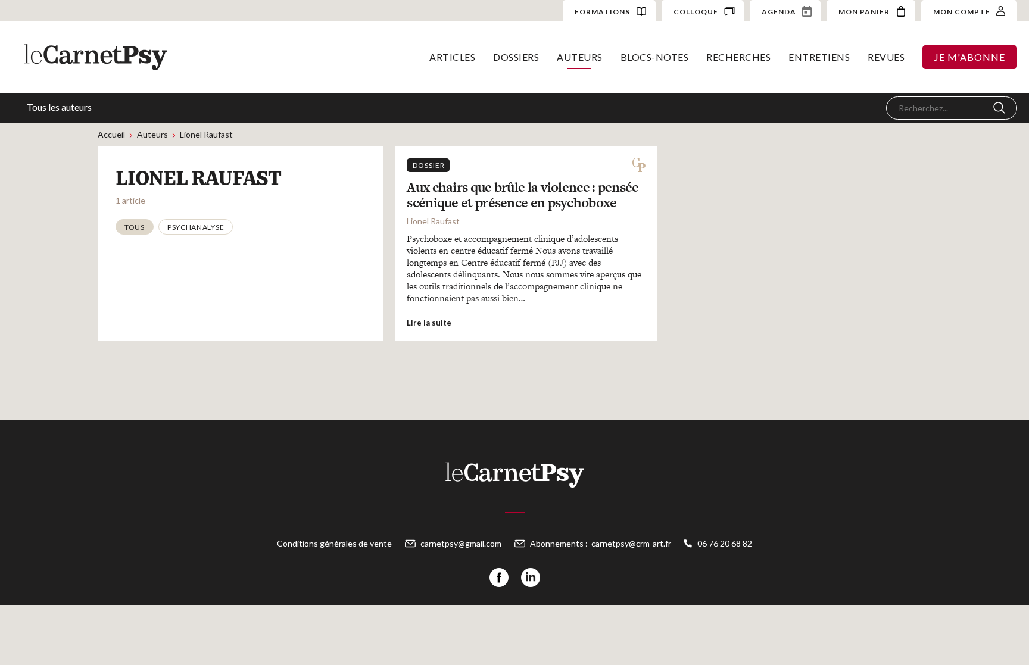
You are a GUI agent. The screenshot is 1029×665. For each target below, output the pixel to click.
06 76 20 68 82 (724, 543)
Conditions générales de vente (334, 543)
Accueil (111, 134)
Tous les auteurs (59, 107)
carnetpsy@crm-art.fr (631, 543)
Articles (452, 57)
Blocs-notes (654, 57)
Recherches (738, 57)
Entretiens (819, 57)
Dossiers (516, 57)
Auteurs (580, 57)
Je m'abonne (969, 57)
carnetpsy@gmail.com (460, 543)
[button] (135, 227)
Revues (886, 57)
